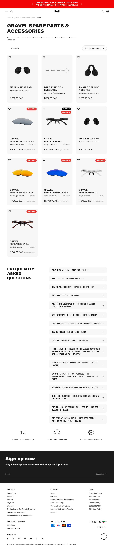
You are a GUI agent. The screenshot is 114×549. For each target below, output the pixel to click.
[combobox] (98, 521)
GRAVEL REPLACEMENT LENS (22, 140)
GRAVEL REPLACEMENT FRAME (52, 140)
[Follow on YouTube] (31, 538)
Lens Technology (57, 503)
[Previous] (32, 4)
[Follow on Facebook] (8, 538)
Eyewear (16, 17)
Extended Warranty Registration (19, 515)
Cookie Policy (94, 503)
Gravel (39, 17)
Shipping (10, 497)
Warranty (10, 506)
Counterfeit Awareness (16, 512)
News (52, 493)
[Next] (81, 4)
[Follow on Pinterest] (25, 538)
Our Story (54, 497)
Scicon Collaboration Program (62, 500)
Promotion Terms (96, 493)
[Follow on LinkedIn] (42, 538)
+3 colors (32, 144)
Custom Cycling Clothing (60, 506)
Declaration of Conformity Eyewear (21, 509)
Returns (10, 500)
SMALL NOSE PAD (89, 139)
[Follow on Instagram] (19, 538)
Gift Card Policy (95, 509)
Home (9, 17)
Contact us (11, 493)
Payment (10, 503)
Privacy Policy (94, 500)
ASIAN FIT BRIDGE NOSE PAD (89, 88)
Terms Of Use (94, 497)
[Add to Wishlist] (9, 57)
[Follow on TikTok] (37, 538)
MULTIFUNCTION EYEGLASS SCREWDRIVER (53, 89)
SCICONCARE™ (95, 506)
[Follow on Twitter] (13, 538)
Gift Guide (11, 525)
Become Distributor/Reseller (61, 509)
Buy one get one (13, 528)
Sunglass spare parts (28, 17)
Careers (53, 512)
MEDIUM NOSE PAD (21, 87)
